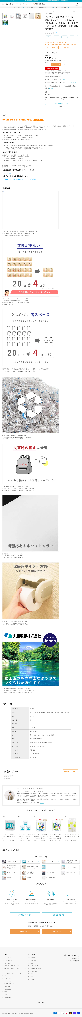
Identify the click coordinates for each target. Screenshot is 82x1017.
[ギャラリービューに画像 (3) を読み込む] (18, 16)
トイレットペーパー (17, 7)
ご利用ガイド (31, 957)
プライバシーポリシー (33, 966)
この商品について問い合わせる (70, 98)
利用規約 (30, 963)
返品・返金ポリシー (33, 971)
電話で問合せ (57, 931)
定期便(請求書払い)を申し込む (62, 103)
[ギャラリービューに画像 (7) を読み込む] (5, 22)
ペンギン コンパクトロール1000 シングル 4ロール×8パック (9, 836)
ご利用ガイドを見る (25, 915)
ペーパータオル (29, 7)
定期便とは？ (62, 106)
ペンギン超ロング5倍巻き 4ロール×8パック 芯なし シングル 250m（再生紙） (56, 836)
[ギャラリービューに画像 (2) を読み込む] (12, 16)
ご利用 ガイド (23, 4)
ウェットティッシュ (7, 978)
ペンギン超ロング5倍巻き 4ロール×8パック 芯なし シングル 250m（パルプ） (41, 836)
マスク (4, 975)
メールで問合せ (25, 931)
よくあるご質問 (32, 960)
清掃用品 (4, 992)
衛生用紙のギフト (6, 997)
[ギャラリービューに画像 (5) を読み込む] (31, 16)
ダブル (71, 37)
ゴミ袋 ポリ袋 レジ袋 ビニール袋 (10, 966)
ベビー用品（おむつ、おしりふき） (11, 984)
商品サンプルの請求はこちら (52, 98)
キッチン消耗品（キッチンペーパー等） (12, 973)
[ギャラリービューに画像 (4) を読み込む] (25, 16)
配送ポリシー (31, 974)
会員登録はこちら (66, 48)
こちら (62, 76)
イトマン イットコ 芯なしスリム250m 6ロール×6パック (72, 836)
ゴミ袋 (51, 7)
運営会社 (30, 976)
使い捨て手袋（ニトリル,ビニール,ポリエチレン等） (14, 969)
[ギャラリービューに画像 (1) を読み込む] (5, 16)
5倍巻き (48, 37)
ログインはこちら (51, 48)
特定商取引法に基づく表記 (34, 968)
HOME (46, 12)
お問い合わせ (31, 979)
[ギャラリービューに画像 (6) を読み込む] (38, 16)
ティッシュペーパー (41, 7)
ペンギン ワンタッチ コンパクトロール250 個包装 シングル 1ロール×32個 (25, 836)
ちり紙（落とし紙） (7, 989)
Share (48, 94)
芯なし (64, 37)
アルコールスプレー (7, 981)
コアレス (57, 37)
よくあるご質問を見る (57, 915)
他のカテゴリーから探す (61, 7)
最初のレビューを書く (70, 771)
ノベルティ (5, 994)
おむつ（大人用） (6, 986)
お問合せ (29, 4)
